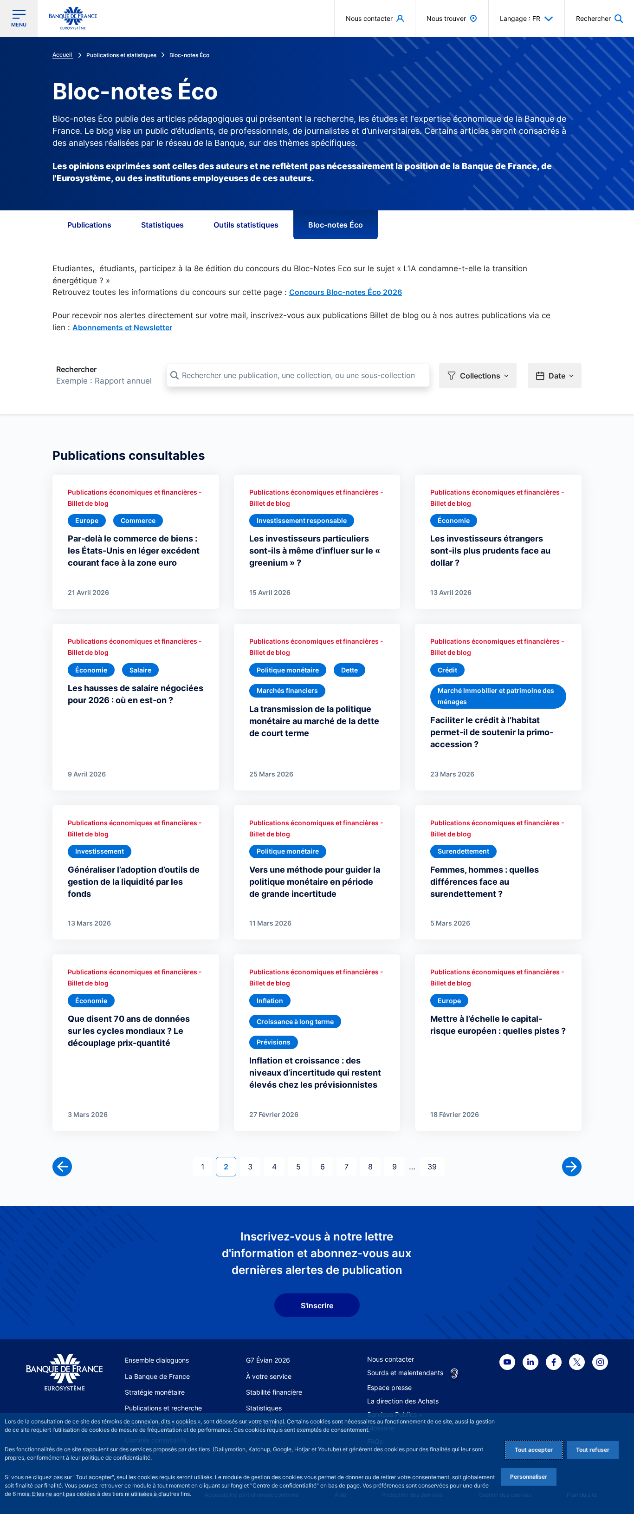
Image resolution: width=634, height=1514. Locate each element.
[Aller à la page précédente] (62, 1166)
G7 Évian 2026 (268, 1360)
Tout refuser (592, 1449)
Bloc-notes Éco (335, 224)
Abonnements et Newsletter (122, 327)
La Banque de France (157, 1376)
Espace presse (389, 1387)
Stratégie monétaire (155, 1392)
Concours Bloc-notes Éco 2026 (345, 292)
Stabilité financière (274, 1392)
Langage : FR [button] (520, 18)
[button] (599, 18)
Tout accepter (534, 1449)
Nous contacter (390, 1359)
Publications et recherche (163, 1408)
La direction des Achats (403, 1401)
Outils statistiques (245, 224)
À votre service (268, 1376)
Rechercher (76, 369)
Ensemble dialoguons (157, 1360)
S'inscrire (317, 1305)
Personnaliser (528, 1476)
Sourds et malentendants (405, 1373)
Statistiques (162, 224)
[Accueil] (64, 1372)
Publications (89, 224)
